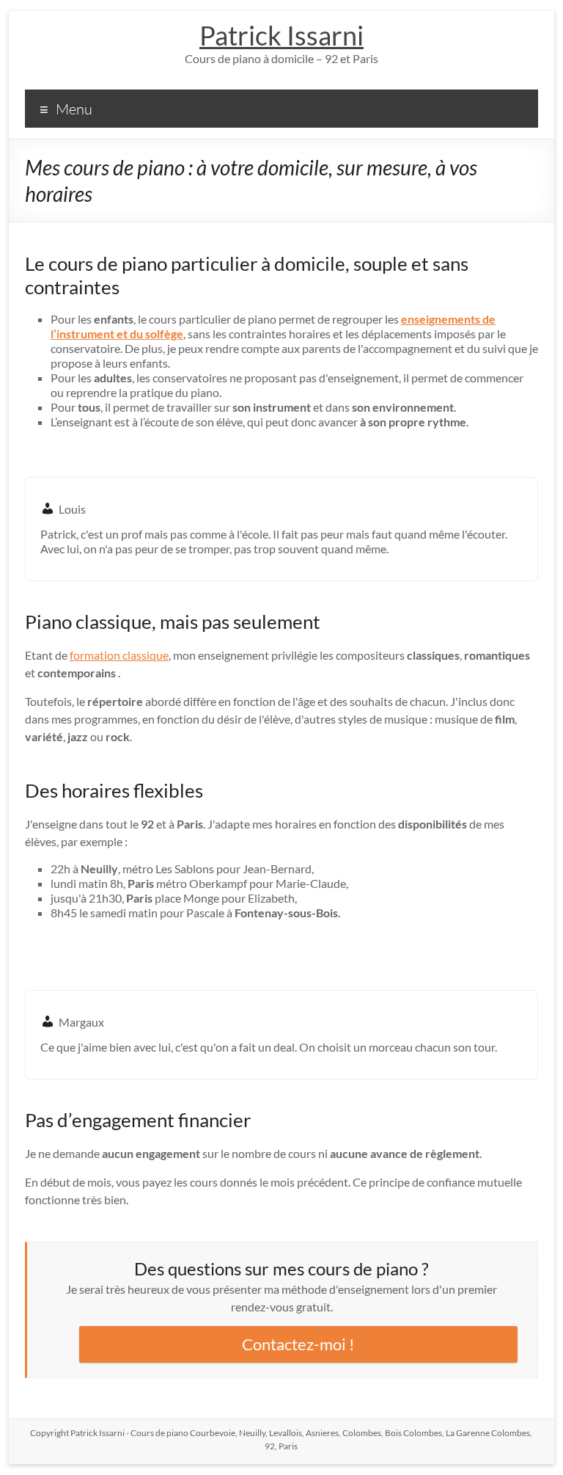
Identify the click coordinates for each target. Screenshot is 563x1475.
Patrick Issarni (281, 35)
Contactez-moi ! (298, 1344)
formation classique (119, 655)
